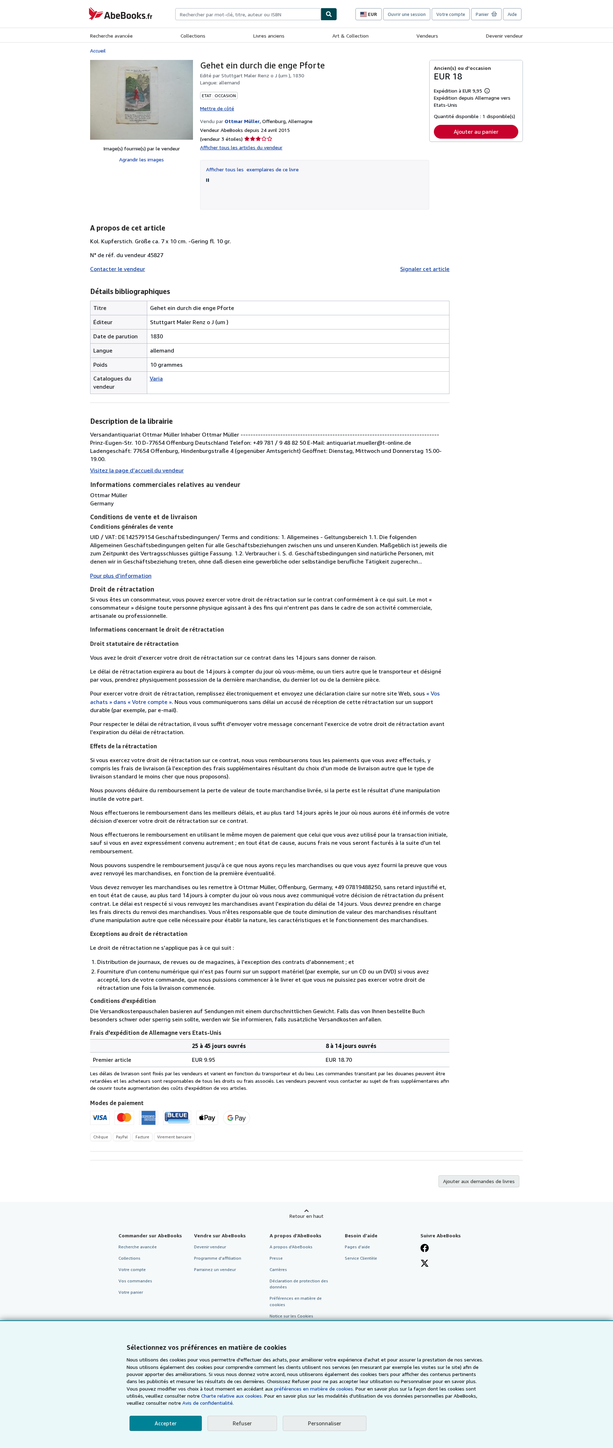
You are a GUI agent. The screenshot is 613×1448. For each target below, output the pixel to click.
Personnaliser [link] (324, 1423)
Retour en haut (306, 1216)
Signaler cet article (424, 268)
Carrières (278, 1269)
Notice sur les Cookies (291, 1316)
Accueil (98, 51)
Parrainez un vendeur (215, 1269)
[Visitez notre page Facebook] (424, 1248)
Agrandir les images (141, 159)
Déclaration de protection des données (299, 1283)
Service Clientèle (361, 1258)
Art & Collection (350, 36)
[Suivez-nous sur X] (424, 1264)
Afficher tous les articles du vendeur (241, 147)
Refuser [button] (242, 1423)
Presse (276, 1258)
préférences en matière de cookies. (314, 1389)
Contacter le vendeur (117, 268)
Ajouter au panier (476, 131)
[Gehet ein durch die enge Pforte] (141, 100)
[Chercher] (329, 14)
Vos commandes (135, 1280)
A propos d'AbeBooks (291, 1246)
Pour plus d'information (120, 575)
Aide (512, 14)
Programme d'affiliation (217, 1258)
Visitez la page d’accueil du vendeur (137, 470)
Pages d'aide (357, 1246)
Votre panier (130, 1292)
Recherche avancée (111, 36)
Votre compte (450, 14)
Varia (156, 378)
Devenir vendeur (504, 36)
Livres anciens (269, 36)
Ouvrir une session (407, 14)
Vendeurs (427, 36)
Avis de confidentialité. (208, 1403)
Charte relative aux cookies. (232, 1396)
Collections (193, 36)
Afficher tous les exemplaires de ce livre (252, 169)
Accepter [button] (166, 1423)
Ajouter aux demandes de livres (479, 1181)
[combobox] (248, 14)
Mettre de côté (217, 108)
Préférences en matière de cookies (296, 1301)
